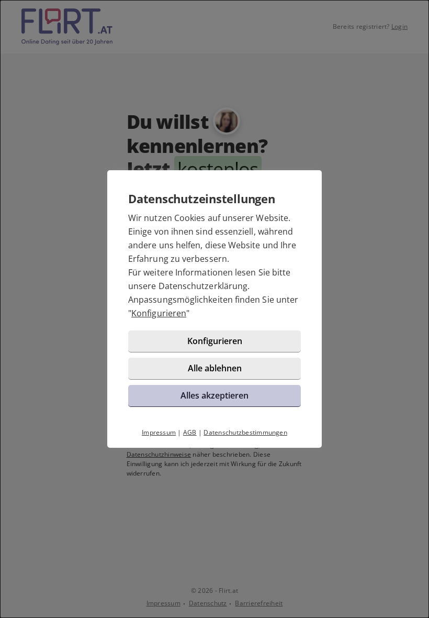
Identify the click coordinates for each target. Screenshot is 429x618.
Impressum (159, 432)
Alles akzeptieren (214, 395)
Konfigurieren (158, 313)
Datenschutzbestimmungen (245, 432)
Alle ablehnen (215, 368)
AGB (190, 432)
